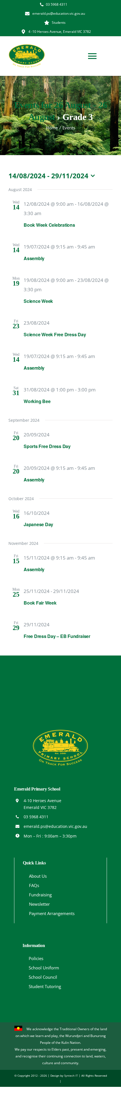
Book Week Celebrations (49, 225)
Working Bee (37, 401)
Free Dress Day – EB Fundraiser (57, 636)
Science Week (38, 301)
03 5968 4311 (36, 816)
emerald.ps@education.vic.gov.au (55, 826)
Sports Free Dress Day (47, 446)
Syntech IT (71, 1076)
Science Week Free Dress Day (55, 334)
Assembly (34, 258)
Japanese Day (38, 524)
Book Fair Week (40, 602)
